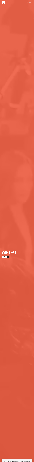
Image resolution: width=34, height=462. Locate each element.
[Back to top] (31, 459)
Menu (30, 2)
